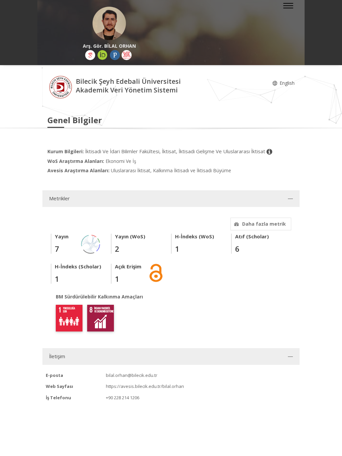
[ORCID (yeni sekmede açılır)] (102, 55)
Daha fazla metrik (264, 224)
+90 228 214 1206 (122, 398)
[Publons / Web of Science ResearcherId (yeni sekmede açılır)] (115, 55)
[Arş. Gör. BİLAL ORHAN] (109, 23)
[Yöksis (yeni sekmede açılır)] (127, 55)
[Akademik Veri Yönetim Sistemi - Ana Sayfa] (61, 86)
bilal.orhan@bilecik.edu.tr (131, 375)
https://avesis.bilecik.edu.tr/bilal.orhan (145, 386)
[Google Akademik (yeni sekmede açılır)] (90, 55)
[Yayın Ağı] (91, 243)
